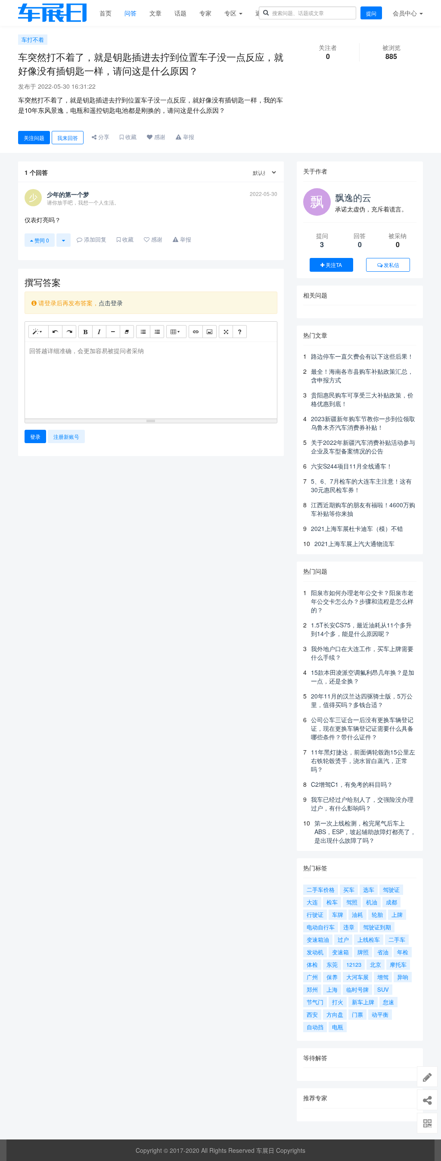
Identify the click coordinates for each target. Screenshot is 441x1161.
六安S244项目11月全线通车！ (351, 466)
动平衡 (380, 1014)
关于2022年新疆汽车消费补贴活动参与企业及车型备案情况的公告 (363, 446)
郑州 (312, 989)
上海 (332, 989)
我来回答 (67, 137)
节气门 (315, 1002)
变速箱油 (318, 939)
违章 (348, 927)
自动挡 (315, 1027)
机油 (371, 902)
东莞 (332, 964)
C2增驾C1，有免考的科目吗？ (352, 784)
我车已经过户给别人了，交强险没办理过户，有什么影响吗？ (362, 803)
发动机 (315, 952)
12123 (353, 964)
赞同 (41, 240)
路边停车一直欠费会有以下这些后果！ (362, 356)
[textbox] (151, 379)
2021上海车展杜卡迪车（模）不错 (357, 528)
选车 (368, 889)
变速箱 (340, 952)
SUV (383, 989)
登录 (35, 436)
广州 (312, 977)
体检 (312, 964)
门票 (357, 1014)
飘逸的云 (353, 197)
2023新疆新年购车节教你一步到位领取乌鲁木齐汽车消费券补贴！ (363, 422)
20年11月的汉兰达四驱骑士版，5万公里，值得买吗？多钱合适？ (362, 700)
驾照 (351, 902)
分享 (102, 137)
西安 (312, 1014)
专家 (205, 13)
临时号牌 (357, 989)
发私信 (390, 264)
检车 (332, 902)
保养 (332, 977)
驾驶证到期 (377, 927)
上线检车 (368, 939)
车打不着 (33, 39)
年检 (402, 952)
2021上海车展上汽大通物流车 (354, 543)
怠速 (388, 1002)
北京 (375, 964)
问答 (130, 13)
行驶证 (315, 914)
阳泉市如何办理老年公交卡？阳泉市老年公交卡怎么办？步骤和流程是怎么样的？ (362, 601)
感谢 (158, 137)
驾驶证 (391, 889)
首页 (105, 13)
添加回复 (94, 239)
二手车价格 (321, 889)
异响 (402, 977)
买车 (348, 889)
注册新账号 (66, 436)
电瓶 (337, 1027)
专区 (231, 13)
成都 (391, 902)
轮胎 (377, 914)
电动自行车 (321, 927)
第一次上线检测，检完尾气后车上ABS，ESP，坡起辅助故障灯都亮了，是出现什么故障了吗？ (365, 831)
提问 (371, 13)
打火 (337, 1002)
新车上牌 (363, 1002)
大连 (312, 902)
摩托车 (398, 964)
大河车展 (357, 977)
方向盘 (334, 1014)
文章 (155, 13)
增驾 (382, 977)
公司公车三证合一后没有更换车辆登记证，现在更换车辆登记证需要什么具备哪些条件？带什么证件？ (362, 728)
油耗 (357, 914)
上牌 (397, 914)
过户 (343, 939)
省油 (382, 952)
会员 (405, 13)
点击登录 (111, 302)
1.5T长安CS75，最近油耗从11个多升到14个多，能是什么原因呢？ (361, 629)
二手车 (396, 939)
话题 (180, 13)
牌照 (363, 952)
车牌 (337, 914)
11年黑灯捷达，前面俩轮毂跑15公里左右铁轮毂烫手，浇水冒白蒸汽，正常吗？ (363, 760)
